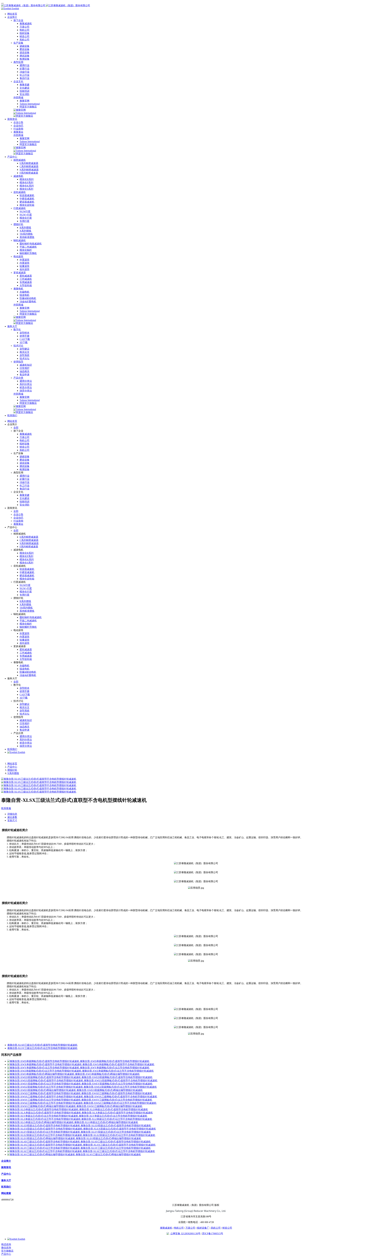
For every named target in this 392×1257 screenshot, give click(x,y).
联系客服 (6, 808)
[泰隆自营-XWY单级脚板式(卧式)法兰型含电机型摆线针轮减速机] (43, 1067)
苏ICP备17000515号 (212, 1233)
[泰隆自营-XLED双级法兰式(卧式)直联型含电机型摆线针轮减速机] (44, 1125)
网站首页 (12, 14)
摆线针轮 (12, 770)
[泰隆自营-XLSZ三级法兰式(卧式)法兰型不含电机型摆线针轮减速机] (45, 1151)
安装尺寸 (12, 820)
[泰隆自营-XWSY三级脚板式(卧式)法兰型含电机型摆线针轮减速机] (44, 1099)
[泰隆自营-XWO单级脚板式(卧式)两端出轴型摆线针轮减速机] (41, 1074)
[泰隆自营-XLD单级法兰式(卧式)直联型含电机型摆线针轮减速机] (43, 1109)
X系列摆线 (13, 773)
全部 (15, 427)
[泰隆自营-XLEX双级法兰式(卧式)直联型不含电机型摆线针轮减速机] (45, 1128)
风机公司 (216, 1228)
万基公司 (190, 1228)
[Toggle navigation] (2, 3)
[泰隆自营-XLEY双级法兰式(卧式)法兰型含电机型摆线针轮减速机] (44, 1132)
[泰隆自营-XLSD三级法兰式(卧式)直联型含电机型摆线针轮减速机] (44, 1141)
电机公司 (179, 1228)
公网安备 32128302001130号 (185, 1233)
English (21, 752)
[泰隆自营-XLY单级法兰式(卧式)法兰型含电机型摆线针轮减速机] (43, 1116)
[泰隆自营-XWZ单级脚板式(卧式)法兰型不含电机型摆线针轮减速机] (44, 1071)
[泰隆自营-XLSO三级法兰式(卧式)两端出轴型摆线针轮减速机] (41, 1154)
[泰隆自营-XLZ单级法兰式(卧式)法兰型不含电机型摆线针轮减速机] (44, 1119)
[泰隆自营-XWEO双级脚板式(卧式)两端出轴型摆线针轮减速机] (42, 1090)
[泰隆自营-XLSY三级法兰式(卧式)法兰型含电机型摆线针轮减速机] (44, 1148)
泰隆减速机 (166, 1228)
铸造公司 (227, 1228)
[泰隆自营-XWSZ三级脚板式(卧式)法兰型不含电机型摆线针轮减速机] (45, 1103)
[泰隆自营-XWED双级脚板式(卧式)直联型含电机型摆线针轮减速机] (44, 1077)
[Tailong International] (24, 113)
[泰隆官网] (19, 110)
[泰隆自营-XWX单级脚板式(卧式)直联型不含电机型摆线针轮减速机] (44, 1064)
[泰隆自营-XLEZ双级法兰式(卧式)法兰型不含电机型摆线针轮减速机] (45, 1135)
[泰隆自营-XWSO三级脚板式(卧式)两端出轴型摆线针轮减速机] (41, 1106)
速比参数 (12, 817)
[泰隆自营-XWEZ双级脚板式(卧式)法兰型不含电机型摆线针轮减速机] (45, 1087)
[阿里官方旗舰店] (23, 116)
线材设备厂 (203, 1228)
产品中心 (12, 767)
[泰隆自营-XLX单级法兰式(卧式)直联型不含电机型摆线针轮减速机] (44, 1112)
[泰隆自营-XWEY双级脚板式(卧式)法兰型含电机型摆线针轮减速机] (44, 1083)
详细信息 (12, 814)
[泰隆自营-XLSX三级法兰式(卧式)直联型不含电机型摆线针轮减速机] (45, 1145)
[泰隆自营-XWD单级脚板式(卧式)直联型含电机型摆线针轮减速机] (43, 1061)
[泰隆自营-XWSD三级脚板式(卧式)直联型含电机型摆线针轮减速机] (44, 1093)
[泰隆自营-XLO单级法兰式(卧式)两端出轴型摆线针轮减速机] (40, 1122)
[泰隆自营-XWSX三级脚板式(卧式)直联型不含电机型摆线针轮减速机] (45, 1096)
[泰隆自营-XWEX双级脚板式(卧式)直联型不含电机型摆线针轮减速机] (45, 1080)
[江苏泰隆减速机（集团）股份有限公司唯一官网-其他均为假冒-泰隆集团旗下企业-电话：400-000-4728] (196, 5)
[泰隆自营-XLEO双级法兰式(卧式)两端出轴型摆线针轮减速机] (41, 1138)
